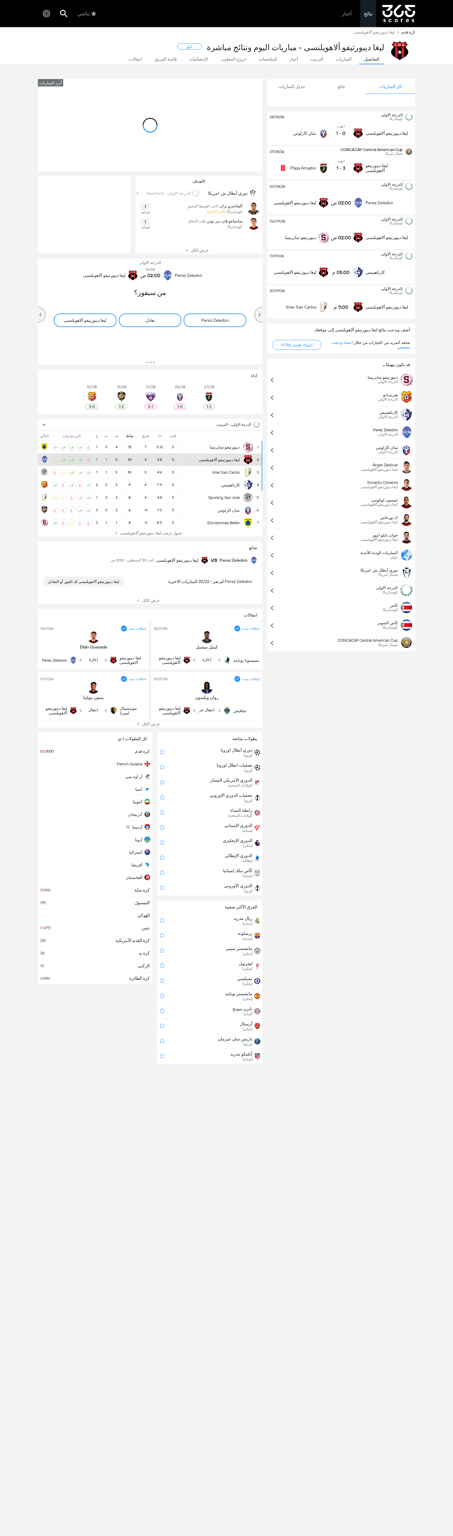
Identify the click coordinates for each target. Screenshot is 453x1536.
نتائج (368, 14)
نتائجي (83, 14)
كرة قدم (408, 32)
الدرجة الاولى (150, 262)
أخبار (347, 14)
